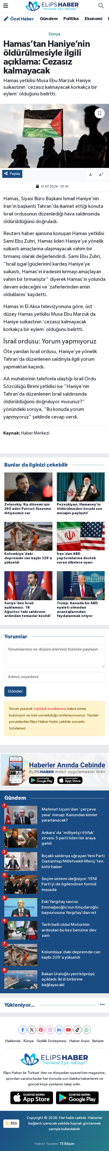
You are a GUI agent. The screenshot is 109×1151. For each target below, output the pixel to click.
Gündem (49, 19)
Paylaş (15, 174)
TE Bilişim (67, 1144)
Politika (71, 19)
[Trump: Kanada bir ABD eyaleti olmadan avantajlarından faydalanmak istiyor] (81, 585)
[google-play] (77, 1099)
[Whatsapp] (86, 1030)
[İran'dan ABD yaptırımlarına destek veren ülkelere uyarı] (81, 536)
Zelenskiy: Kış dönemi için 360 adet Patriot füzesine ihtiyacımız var (27, 509)
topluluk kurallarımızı (50, 709)
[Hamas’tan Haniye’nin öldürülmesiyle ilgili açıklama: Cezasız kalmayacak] (54, 136)
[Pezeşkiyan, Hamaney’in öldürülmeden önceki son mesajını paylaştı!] (81, 487)
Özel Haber (21, 19)
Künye (29, 1041)
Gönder (15, 691)
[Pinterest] (41, 1030)
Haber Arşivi (79, 1041)
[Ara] (101, 6)
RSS (13, 1123)
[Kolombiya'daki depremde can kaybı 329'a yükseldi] (28, 536)
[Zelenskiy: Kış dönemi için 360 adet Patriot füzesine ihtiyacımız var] (28, 487)
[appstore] (32, 1099)
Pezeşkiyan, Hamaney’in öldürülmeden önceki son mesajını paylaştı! (79, 509)
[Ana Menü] (5, 6)
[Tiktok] (77, 1030)
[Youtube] (68, 1030)
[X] (32, 1030)
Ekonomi (93, 19)
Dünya (54, 34)
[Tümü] (102, 1005)
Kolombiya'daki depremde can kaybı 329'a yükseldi (28, 558)
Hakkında (13, 1041)
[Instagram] (50, 1030)
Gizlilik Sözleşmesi (51, 1041)
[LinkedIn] (59, 1030)
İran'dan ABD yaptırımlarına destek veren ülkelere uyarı (76, 558)
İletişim (98, 1041)
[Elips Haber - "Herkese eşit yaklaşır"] (52, 6)
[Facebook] (23, 1030)
